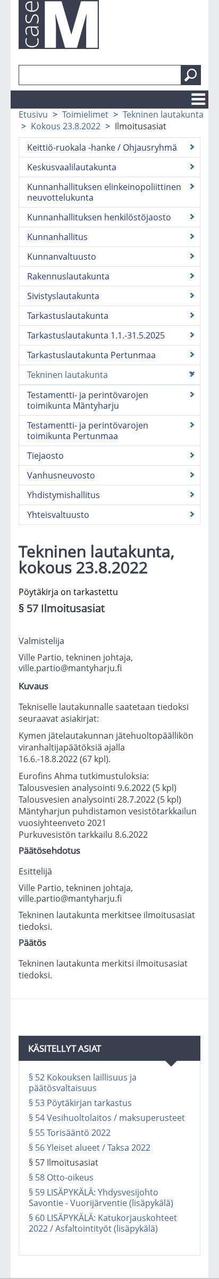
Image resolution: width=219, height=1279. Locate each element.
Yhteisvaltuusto (58, 515)
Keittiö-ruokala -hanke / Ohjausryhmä (102, 147)
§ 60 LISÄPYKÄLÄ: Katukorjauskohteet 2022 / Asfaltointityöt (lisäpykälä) (103, 1223)
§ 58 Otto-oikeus (61, 1177)
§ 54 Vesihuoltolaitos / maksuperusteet (107, 1117)
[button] (191, 75)
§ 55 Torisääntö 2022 (70, 1132)
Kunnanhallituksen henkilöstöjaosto (99, 217)
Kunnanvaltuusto (61, 256)
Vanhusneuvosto (61, 475)
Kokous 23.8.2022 (65, 126)
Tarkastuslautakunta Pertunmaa (91, 355)
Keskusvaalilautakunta (71, 167)
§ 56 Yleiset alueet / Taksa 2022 (89, 1147)
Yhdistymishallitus (63, 495)
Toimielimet (85, 114)
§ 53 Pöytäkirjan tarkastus (80, 1103)
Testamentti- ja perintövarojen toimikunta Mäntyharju (87, 400)
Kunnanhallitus (57, 237)
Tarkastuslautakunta (67, 315)
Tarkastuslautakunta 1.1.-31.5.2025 (96, 335)
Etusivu (33, 114)
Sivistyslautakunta (63, 296)
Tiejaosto (45, 455)
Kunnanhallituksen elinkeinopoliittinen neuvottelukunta (104, 192)
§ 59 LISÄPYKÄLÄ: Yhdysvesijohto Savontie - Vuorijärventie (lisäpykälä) (101, 1197)
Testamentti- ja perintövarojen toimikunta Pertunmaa (87, 430)
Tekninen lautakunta (163, 114)
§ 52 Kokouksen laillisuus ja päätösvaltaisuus (83, 1082)
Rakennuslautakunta (68, 276)
